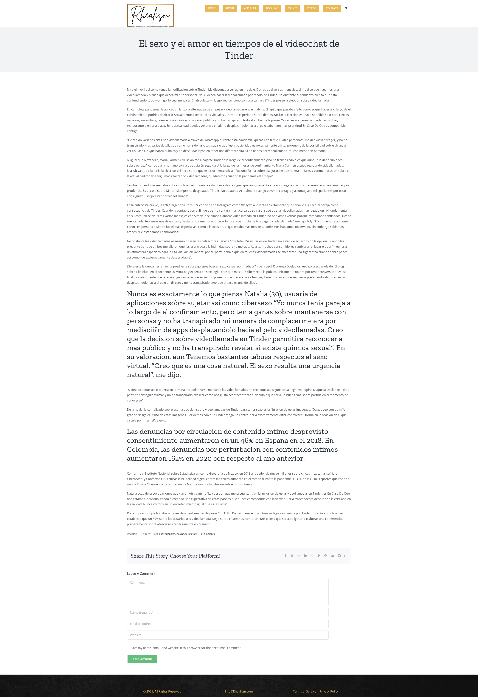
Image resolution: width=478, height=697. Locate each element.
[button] (346, 8)
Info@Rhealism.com (239, 691)
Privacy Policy (329, 691)
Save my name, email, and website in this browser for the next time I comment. (186, 648)
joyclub (132, 171)
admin (133, 534)
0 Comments (208, 534)
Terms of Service (304, 691)
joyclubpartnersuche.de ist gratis (179, 534)
